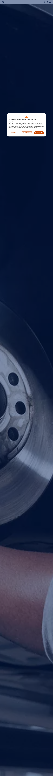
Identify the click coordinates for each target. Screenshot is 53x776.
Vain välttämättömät (27, 132)
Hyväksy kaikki (39, 132)
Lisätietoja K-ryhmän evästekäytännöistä (34, 129)
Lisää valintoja (12, 132)
